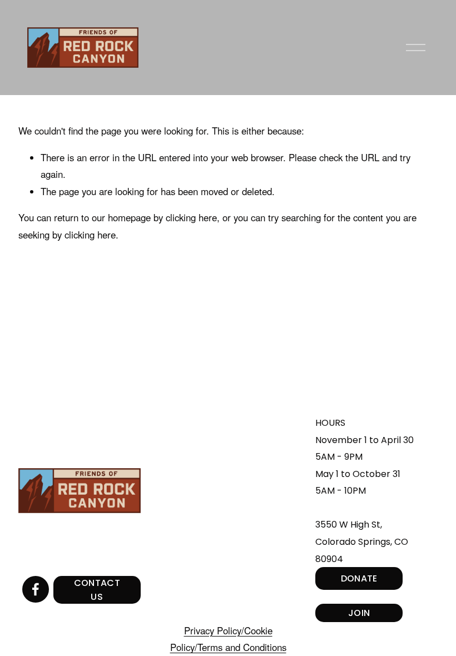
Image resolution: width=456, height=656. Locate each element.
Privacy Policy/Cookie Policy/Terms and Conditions (228, 639)
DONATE (359, 578)
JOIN (359, 613)
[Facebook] (35, 589)
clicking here (191, 217)
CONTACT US (97, 590)
